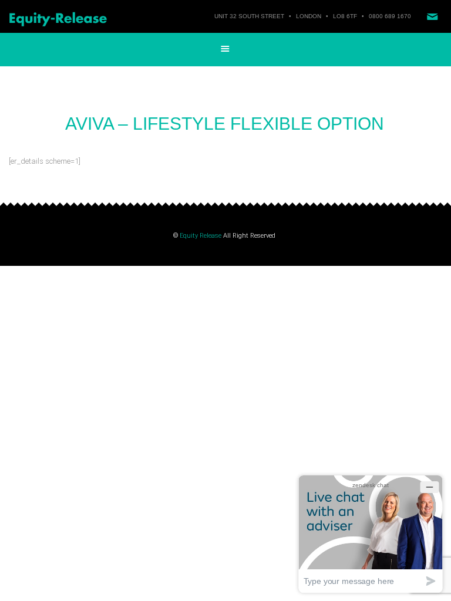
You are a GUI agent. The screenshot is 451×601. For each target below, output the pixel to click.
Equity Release (200, 235)
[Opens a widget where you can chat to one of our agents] (370, 534)
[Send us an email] (432, 16)
